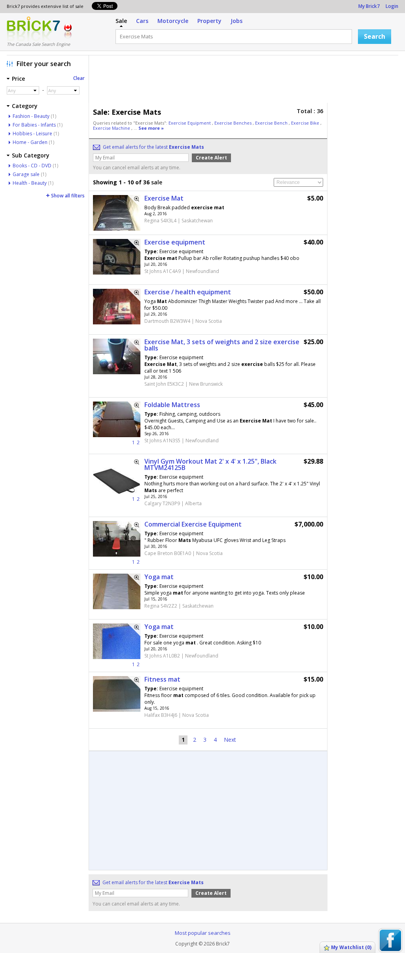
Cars (142, 21)
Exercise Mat (164, 198)
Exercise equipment (174, 242)
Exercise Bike (305, 123)
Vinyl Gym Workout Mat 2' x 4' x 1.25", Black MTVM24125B (210, 464)
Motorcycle (172, 21)
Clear (79, 78)
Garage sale (26, 174)
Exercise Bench (272, 123)
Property (209, 21)
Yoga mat (159, 576)
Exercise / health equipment (187, 292)
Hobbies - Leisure (32, 133)
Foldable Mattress (172, 404)
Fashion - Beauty (31, 116)
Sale (121, 21)
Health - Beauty (30, 183)
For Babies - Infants (34, 124)
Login (392, 6)
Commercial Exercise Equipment (193, 524)
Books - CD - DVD (32, 165)
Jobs (236, 21)
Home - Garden (30, 142)
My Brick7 (369, 6)
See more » (151, 128)
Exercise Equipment (190, 123)
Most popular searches (203, 932)
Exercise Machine (112, 128)
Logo (33, 29)
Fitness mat (162, 679)
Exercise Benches (233, 123)
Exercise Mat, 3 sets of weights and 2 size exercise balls (221, 344)
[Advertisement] (245, 81)
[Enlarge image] (134, 201)
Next (230, 739)
